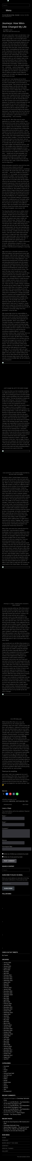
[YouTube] (16, 948)
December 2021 (8, 977)
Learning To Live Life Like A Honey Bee (14, 1130)
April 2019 (6, 1021)
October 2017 (7, 1053)
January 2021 (7, 989)
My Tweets (5, 955)
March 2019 (7, 1023)
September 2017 (8, 1055)
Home (4, 1137)
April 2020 (6, 1000)
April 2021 (6, 985)
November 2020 (8, 993)
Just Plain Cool (20, 801)
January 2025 (7, 962)
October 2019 (7, 1010)
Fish (5, 1068)
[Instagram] (16, 921)
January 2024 (7, 966)
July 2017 (6, 1059)
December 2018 (8, 1028)
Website (4, 840)
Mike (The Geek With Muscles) (11, 31)
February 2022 (8, 975)
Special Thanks (7, 1148)
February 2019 (8, 1025)
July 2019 (6, 1016)
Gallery (5, 1151)
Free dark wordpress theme (23, 1156)
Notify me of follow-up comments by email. (16, 854)
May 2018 (6, 1041)
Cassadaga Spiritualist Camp (11, 1125)
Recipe (5, 1080)
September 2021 (8, 980)
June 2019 (6, 1018)
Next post (25, 804)
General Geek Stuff (9, 1073)
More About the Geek (10, 1143)
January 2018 (7, 1048)
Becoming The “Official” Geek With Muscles (15, 1129)
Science (6, 1085)
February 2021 (8, 987)
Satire (5, 1084)
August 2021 (7, 982)
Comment (5, 828)
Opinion (6, 1077)
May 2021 (6, 984)
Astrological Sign (7, 846)
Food (5, 1071)
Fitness (6, 1069)
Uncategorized (7, 1091)
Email (4, 822)
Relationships (7, 1082)
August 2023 (7, 968)
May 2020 (6, 998)
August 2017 (7, 1057)
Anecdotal (12, 801)
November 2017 (8, 1051)
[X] (16, 934)
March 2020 (7, 1002)
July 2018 (6, 1037)
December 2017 (8, 1050)
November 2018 (8, 1030)
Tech (26, 801)
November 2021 (8, 978)
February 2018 (8, 1046)
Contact (5, 1145)
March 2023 (7, 969)
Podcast (5, 1140)
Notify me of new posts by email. (13, 857)
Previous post (8, 804)
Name (4, 816)
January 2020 (7, 1005)
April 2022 (6, 973)
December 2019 (8, 1007)
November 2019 (8, 1009)
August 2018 (7, 1035)
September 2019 (8, 1012)
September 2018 (8, 1034)
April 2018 (6, 1043)
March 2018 (7, 1044)
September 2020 (8, 994)
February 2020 (8, 1003)
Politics (5, 1078)
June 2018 (6, 1039)
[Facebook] (16, 908)
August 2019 (7, 1014)
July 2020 (6, 996)
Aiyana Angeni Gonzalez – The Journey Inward (16, 1127)
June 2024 (6, 964)
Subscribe (8, 888)
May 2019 (6, 1019)
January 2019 (7, 1027)
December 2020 (8, 991)
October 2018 (7, 1032)
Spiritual (6, 1087)
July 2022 (6, 971)
